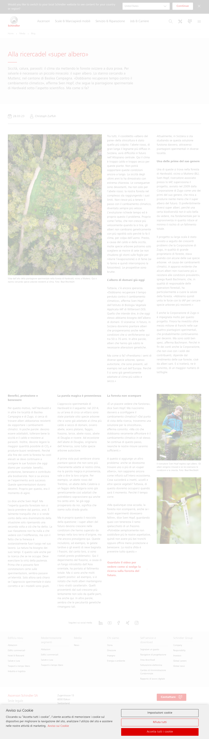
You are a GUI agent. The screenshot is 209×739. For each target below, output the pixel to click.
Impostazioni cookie (159, 712)
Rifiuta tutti (160, 722)
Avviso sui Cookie (58, 725)
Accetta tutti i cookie (160, 731)
